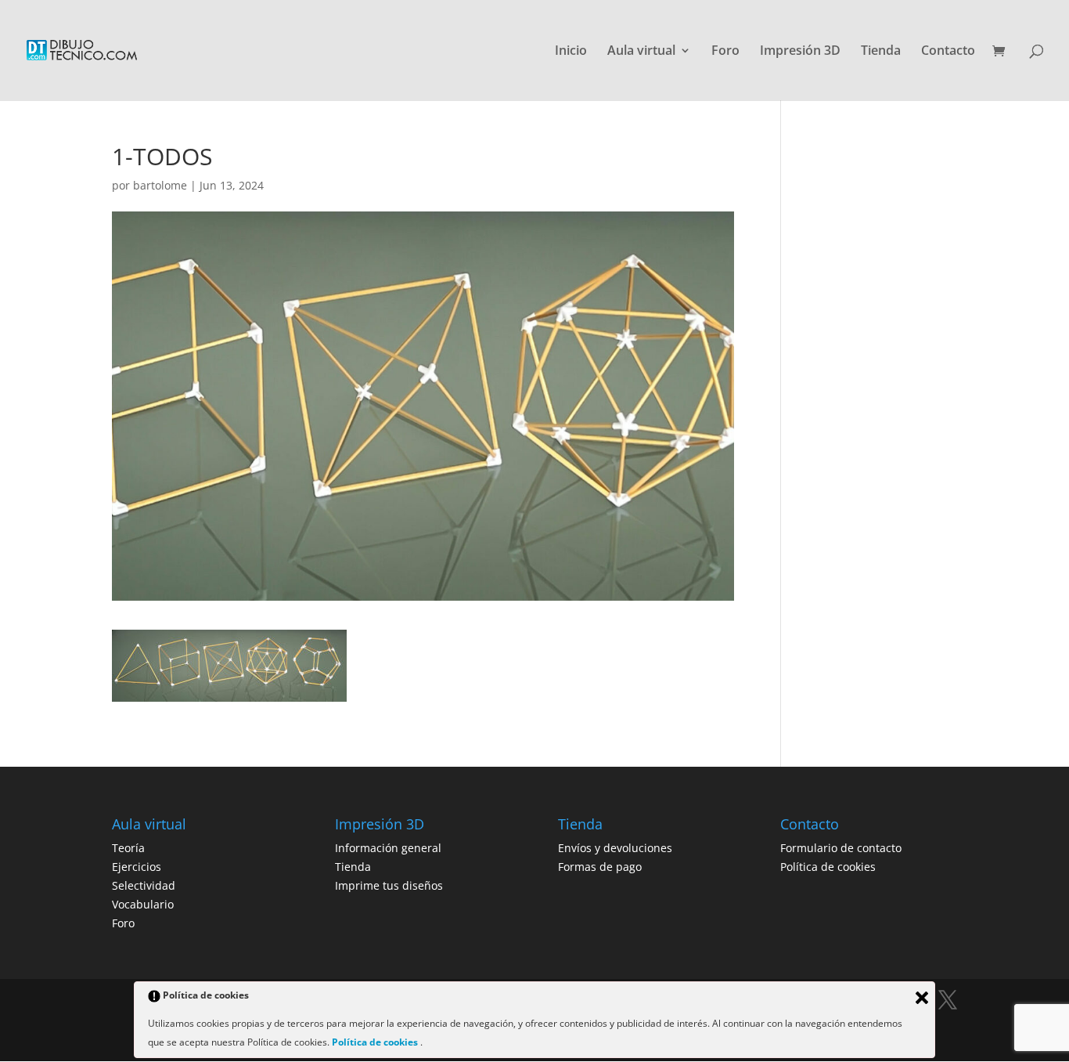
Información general (388, 847)
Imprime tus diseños (389, 885)
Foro (725, 52)
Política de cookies (828, 866)
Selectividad (143, 885)
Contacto (948, 52)
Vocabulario (143, 904)
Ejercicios (136, 866)
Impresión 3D (800, 52)
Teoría (128, 847)
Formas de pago (600, 866)
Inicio (571, 52)
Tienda (881, 52)
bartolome (160, 185)
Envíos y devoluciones (615, 847)
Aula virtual (641, 52)
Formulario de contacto (841, 847)
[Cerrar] (922, 998)
